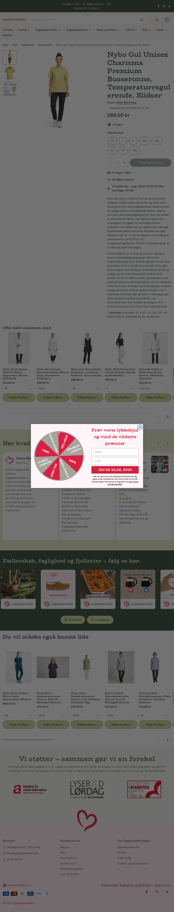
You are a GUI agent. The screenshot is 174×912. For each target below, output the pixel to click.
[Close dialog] (140, 427)
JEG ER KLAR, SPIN (115, 469)
